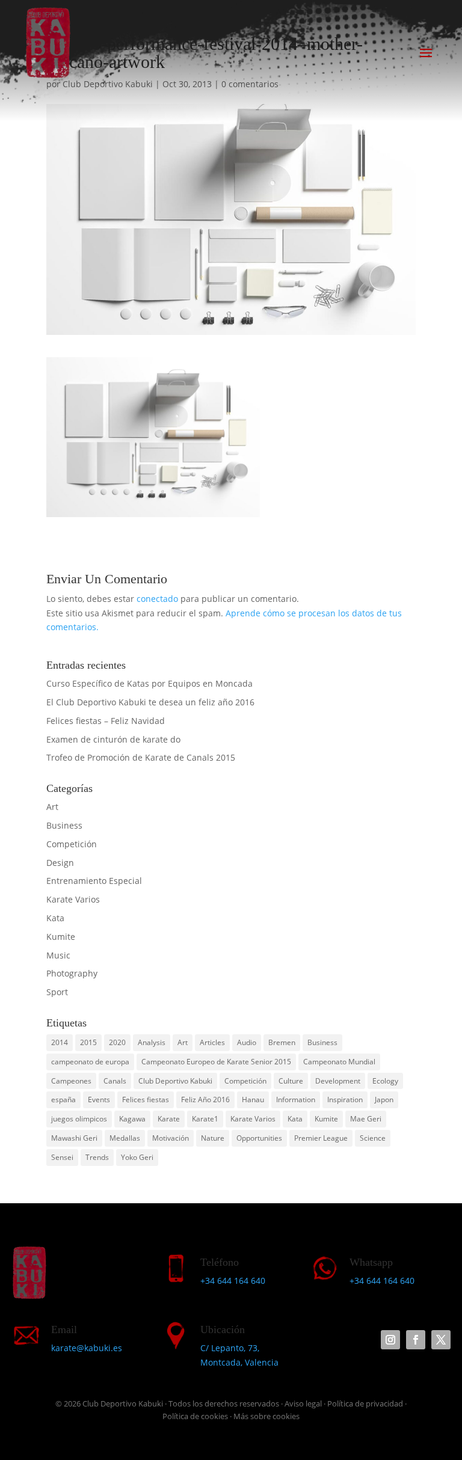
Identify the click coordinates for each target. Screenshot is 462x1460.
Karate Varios (73, 899)
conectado (157, 598)
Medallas (124, 1138)
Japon (384, 1099)
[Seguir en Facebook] (415, 1339)
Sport (57, 992)
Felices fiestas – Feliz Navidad (105, 720)
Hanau (253, 1099)
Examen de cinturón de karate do (113, 739)
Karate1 (205, 1119)
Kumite (60, 936)
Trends (97, 1157)
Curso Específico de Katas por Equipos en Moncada (149, 683)
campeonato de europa (90, 1062)
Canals (114, 1081)
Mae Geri (365, 1119)
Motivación (170, 1138)
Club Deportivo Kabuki (175, 1081)
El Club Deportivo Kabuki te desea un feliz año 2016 (150, 702)
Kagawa (132, 1119)
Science (373, 1138)
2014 (59, 1042)
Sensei (62, 1157)
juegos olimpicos (79, 1119)
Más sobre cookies (266, 1416)
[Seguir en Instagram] (390, 1339)
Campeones (71, 1081)
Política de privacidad (365, 1403)
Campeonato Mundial (339, 1062)
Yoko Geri (137, 1157)
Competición (71, 844)
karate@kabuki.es (86, 1348)
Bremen (281, 1042)
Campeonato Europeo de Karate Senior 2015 (216, 1062)
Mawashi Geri (74, 1138)
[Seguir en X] (441, 1339)
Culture (291, 1081)
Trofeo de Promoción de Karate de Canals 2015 (140, 757)
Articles (212, 1042)
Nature (212, 1138)
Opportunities (259, 1138)
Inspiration (345, 1099)
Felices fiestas (145, 1099)
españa (63, 1099)
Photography (71, 973)
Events (99, 1099)
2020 (117, 1042)
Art (52, 806)
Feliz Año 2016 (205, 1099)
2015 (88, 1042)
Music (58, 955)
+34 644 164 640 (232, 1280)
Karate (169, 1119)
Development (337, 1081)
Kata (55, 918)
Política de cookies (195, 1416)
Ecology (385, 1081)
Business (64, 825)
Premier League (321, 1138)
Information (295, 1099)
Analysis (151, 1042)
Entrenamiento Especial (94, 880)
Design (60, 862)
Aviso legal (303, 1403)
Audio (246, 1042)
